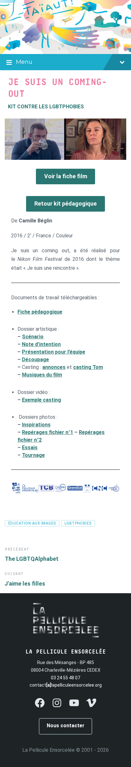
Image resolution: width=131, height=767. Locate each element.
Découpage (35, 359)
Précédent (17, 549)
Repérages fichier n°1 (47, 432)
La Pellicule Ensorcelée (48, 750)
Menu (24, 61)
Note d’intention (41, 344)
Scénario (33, 337)
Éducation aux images (32, 523)
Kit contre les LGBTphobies (46, 107)
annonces (54, 367)
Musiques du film (42, 375)
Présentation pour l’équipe (53, 352)
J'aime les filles (24, 583)
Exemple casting (41, 400)
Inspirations (36, 425)
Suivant (14, 574)
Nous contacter (65, 726)
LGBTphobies (78, 523)
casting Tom (88, 367)
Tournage (33, 455)
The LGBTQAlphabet (32, 558)
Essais (30, 448)
